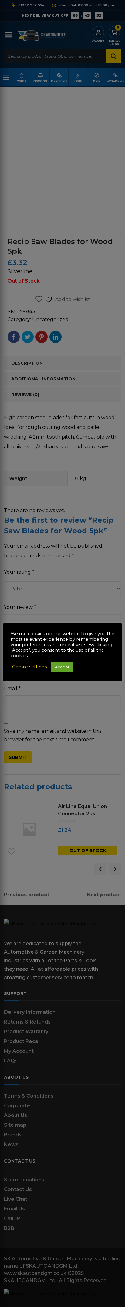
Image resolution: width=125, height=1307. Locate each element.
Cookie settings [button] (29, 667)
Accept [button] (62, 666)
